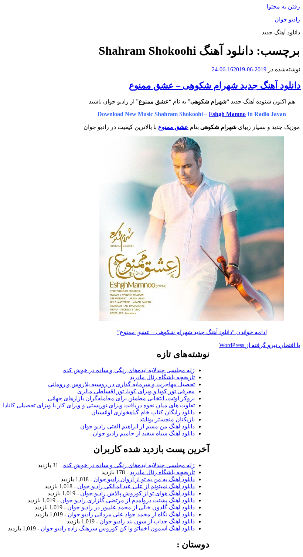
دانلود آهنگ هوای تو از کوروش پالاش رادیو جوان (137, 493)
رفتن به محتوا (283, 6)
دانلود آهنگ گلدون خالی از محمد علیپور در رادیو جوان (131, 507)
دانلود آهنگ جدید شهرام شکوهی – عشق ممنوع (215, 85)
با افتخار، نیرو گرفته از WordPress (259, 345)
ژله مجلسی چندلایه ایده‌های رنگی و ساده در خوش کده (129, 370)
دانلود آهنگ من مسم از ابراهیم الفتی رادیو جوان (137, 426)
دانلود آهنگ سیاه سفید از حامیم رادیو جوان (144, 433)
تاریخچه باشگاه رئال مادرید (162, 377)
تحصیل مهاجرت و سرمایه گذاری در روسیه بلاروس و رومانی (121, 384)
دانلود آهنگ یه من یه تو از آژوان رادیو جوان (144, 479)
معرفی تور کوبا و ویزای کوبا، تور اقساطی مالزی (136, 391)
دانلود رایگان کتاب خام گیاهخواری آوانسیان (143, 412)
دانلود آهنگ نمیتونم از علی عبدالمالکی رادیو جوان (136, 486)
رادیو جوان (287, 19)
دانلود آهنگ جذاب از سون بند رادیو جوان (147, 521)
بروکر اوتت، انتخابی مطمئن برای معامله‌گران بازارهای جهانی (121, 398)
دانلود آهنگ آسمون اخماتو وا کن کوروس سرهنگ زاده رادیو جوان (118, 528)
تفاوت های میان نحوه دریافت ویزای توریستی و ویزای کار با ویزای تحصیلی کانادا (99, 405)
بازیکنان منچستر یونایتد (167, 419)
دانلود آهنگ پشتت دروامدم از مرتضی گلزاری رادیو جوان (127, 500)
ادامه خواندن (192, 332)
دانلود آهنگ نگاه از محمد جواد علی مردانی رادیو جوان (131, 514)
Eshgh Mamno (227, 114)
